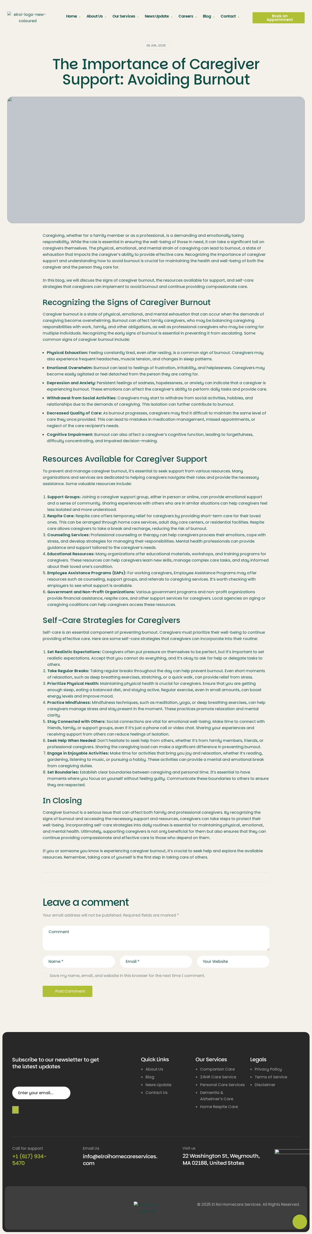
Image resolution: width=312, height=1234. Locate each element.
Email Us (91, 1148)
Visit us (189, 1148)
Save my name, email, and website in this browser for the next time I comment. (127, 975)
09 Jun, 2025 (156, 46)
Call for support (27, 1148)
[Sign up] (15, 1110)
